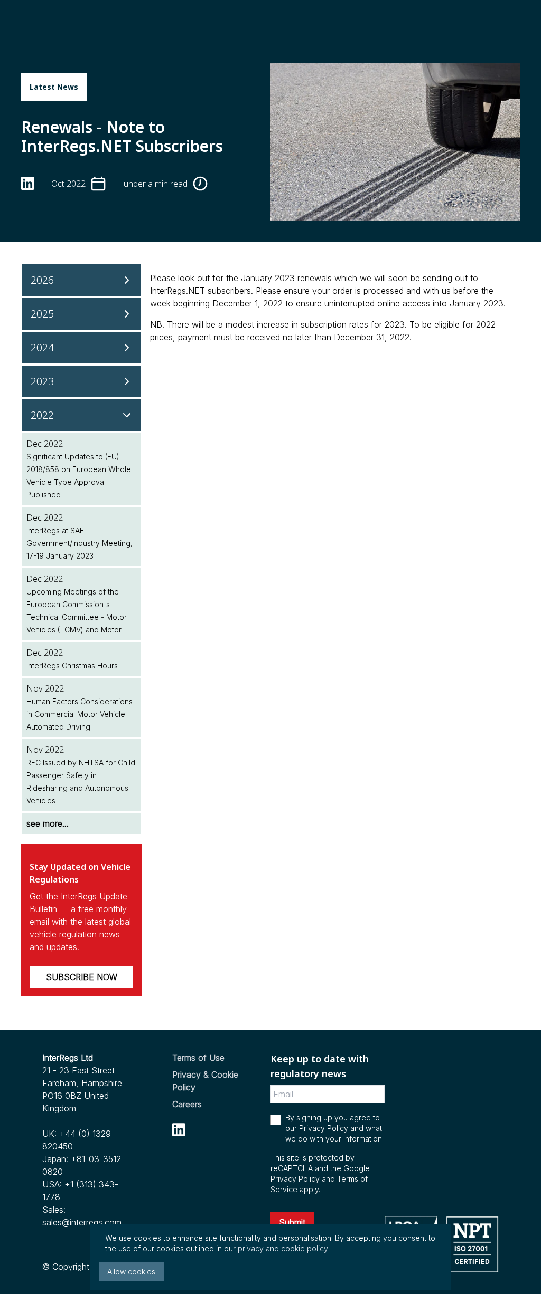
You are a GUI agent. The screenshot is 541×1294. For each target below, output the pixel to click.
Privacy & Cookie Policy (205, 1080)
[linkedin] (27, 183)
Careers (187, 1104)
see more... (47, 823)
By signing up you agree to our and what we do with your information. (334, 1128)
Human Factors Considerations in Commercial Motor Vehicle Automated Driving (79, 714)
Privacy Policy (323, 1128)
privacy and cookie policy (283, 1248)
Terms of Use (198, 1057)
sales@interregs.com (82, 1222)
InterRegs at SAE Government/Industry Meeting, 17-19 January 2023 (79, 543)
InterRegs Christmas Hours (72, 665)
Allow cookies (131, 1271)
